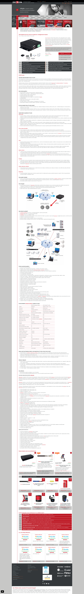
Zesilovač (52, 377)
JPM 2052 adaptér (27, 465)
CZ (70, 3)
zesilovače (53, 83)
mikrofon (59, 133)
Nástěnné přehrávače (47, 29)
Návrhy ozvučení (15, 566)
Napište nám (30, 570)
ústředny (55, 178)
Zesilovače (20, 377)
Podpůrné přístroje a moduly (61, 29)
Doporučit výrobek (63, 59)
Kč (68, 3)
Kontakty (43, 1)
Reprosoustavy (33, 28)
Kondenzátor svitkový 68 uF (52, 484)
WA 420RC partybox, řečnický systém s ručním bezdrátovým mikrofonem (65, 504)
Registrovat (70, 1)
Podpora (38, 1)
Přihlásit (65, 1)
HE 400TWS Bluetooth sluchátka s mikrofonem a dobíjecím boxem (51, 504)
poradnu (46, 523)
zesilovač (55, 215)
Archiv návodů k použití (17, 569)
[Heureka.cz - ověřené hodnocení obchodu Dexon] (46, 573)
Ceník (29, 568)
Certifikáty (14, 574)
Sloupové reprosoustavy (58, 28)
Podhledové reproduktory (25, 28)
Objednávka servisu (16, 577)
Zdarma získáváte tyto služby (65, 57)
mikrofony (66, 83)
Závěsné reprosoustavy (24, 29)
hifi (31, 311)
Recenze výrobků (16, 573)
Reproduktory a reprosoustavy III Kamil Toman (25, 504)
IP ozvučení (53, 29)
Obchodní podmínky (31, 566)
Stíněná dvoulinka (25, 484)
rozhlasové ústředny (59, 83)
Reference (14, 572)
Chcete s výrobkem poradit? (65, 55)
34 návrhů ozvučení (65, 488)
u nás (56, 529)
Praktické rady (15, 568)
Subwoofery (31, 29)
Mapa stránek (15, 579)
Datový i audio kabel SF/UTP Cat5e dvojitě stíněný (45, 462)
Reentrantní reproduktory (49, 28)
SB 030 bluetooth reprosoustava (38, 504)
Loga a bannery (15, 575)
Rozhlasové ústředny (38, 29)
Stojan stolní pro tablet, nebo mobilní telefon (63, 466)
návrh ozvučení (46, 527)
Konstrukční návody (16, 567)
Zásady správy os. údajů (32, 567)
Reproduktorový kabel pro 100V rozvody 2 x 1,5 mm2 (38, 484)
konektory (31, 394)
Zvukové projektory (40, 28)
